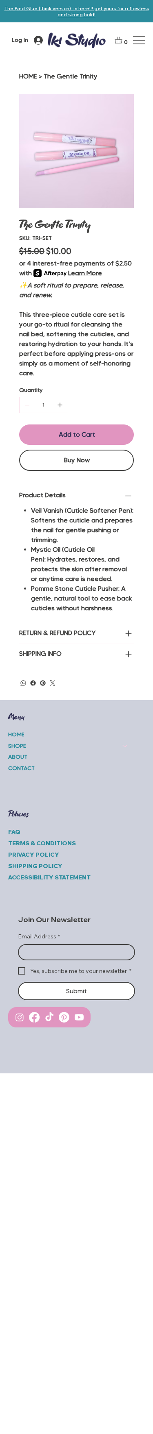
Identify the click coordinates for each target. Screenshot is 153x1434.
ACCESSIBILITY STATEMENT (50, 877)
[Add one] (60, 405)
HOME (16, 734)
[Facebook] (33, 683)
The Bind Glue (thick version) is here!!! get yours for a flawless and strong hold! (76, 11)
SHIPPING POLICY (35, 866)
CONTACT (21, 768)
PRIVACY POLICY (33, 854)
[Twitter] (53, 683)
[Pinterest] (43, 683)
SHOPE (17, 745)
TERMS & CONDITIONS (42, 843)
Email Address (39, 936)
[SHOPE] (125, 746)
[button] (123, 40)
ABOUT (17, 756)
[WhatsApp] (23, 683)
